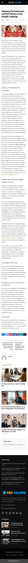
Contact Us (21, 555)
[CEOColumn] (15, 2)
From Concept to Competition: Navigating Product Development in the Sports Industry (19, 346)
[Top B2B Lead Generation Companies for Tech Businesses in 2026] (14, 421)
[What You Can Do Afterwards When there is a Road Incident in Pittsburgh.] (5, 533)
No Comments (11, 22)
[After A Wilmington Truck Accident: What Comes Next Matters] (5, 541)
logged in (11, 444)
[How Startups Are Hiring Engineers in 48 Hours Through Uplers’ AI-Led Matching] (14, 398)
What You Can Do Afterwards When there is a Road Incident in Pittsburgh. (18, 533)
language (15, 326)
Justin (7, 20)
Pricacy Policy (14, 555)
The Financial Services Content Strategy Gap (11, 463)
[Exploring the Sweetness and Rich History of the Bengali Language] (14, 31)
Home (7, 555)
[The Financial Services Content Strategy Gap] (14, 375)
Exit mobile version (14, 561)
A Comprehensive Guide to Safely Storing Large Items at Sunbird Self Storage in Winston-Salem (7, 346)
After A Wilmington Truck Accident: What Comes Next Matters (18, 541)
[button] (2, 2)
